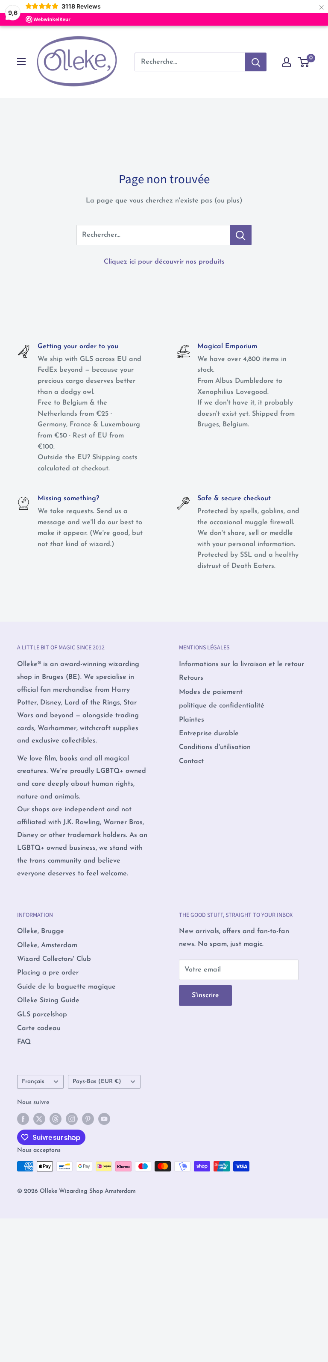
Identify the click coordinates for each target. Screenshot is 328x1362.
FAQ (24, 1042)
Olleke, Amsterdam (47, 945)
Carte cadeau (39, 1028)
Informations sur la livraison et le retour (241, 664)
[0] (304, 62)
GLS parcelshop (42, 1014)
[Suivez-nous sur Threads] (56, 1119)
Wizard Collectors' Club (54, 959)
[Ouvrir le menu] (21, 61)
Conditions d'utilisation (215, 747)
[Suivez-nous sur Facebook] (23, 1119)
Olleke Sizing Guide (48, 1000)
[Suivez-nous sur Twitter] (39, 1119)
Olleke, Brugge (40, 931)
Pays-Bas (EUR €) (97, 1081)
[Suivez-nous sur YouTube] (104, 1119)
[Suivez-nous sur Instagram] (72, 1119)
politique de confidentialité (221, 705)
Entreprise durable (209, 733)
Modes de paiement (211, 692)
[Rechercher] (255, 62)
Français (33, 1081)
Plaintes (191, 719)
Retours (191, 678)
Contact (191, 761)
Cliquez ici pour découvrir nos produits (164, 261)
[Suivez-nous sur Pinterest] (88, 1119)
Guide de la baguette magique (66, 986)
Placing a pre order (48, 972)
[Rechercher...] (241, 235)
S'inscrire (205, 995)
